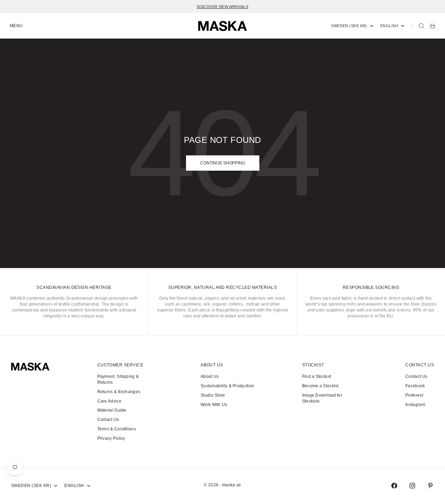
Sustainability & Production (227, 385)
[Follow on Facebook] (394, 485)
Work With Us (214, 404)
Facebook (415, 385)
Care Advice (109, 401)
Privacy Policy (111, 438)
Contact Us (108, 419)
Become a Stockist (320, 385)
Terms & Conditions (116, 429)
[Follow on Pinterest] (430, 485)
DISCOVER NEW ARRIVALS (222, 7)
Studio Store (213, 395)
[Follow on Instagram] (412, 485)
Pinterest (414, 395)
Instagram (415, 404)
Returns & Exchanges (118, 391)
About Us (210, 376)
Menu (16, 25)
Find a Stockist (316, 376)
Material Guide (112, 410)
